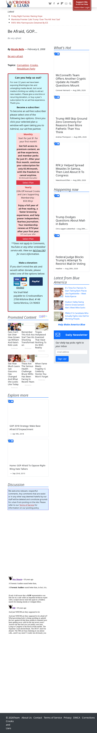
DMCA (76, 717)
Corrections (88, 717)
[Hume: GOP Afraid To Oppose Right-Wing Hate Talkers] (28, 450)
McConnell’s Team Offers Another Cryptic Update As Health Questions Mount (71, 80)
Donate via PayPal (36, 281)
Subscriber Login (82, 7)
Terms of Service (26, 505)
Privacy (67, 717)
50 (10, 441)
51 (56, 54)
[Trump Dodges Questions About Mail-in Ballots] (71, 204)
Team (17, 717)
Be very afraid (15, 56)
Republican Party (26, 68)
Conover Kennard (63, 90)
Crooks (34, 65)
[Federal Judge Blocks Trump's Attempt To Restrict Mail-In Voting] (71, 244)
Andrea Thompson (63, 137)
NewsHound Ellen (63, 180)
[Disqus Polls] (28, 542)
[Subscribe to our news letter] (66, 3)
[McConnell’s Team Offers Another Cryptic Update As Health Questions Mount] (71, 62)
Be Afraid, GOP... (22, 31)
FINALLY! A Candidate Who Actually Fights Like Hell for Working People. (77, 316)
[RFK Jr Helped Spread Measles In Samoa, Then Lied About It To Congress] (71, 152)
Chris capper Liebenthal (65, 228)
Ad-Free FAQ (39, 250)
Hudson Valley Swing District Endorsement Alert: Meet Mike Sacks (75, 305)
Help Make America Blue (71, 324)
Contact (37, 717)
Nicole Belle (17, 49)
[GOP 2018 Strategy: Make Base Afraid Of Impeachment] (28, 410)
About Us (27, 717)
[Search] (70, 3)
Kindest (20, 287)
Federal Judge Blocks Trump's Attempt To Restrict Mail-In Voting (70, 260)
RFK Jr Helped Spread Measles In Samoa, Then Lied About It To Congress (70, 170)
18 (56, 235)
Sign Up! (62, 359)
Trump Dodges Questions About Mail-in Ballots (71, 220)
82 (10, 401)
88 (56, 97)
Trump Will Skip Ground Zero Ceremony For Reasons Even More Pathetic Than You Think (71, 125)
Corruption (23, 65)
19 (56, 196)
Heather (59, 268)
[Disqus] (28, 604)
